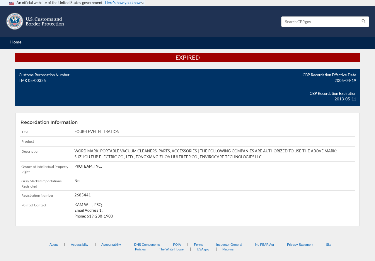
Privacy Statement (300, 244)
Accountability (111, 244)
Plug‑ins (228, 249)
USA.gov (203, 249)
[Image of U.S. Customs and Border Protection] (35, 21)
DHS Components (147, 244)
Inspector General (229, 244)
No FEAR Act (264, 244)
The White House (171, 249)
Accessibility (79, 244)
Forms (198, 244)
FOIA (177, 244)
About (54, 244)
